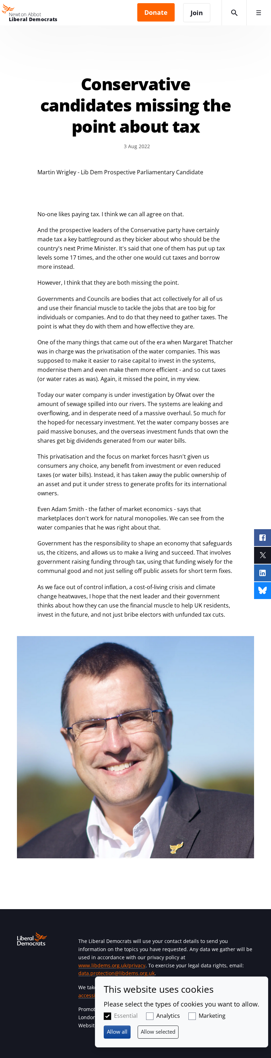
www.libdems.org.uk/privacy (111, 965)
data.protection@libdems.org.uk (116, 973)
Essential (126, 1016)
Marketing (212, 1016)
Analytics (168, 1016)
